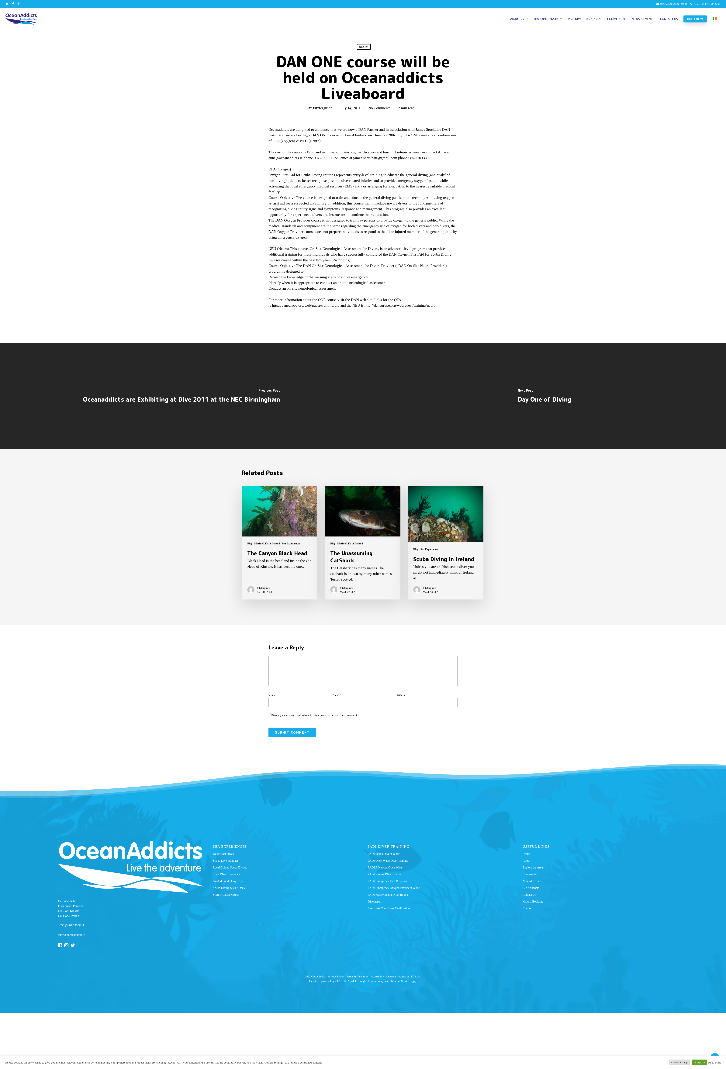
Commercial (530, 874)
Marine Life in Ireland (267, 543)
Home (526, 853)
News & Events (532, 881)
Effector (415, 976)
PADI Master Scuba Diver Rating (388, 894)
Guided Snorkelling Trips (228, 881)
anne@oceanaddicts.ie (673, 3)
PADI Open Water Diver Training (388, 860)
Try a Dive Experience (226, 874)
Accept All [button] (699, 1062)
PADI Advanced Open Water (385, 867)
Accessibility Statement (383, 976)
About (526, 860)
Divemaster (374, 901)
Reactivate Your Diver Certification (389, 908)
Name (272, 695)
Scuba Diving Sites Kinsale (229, 887)
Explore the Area (533, 867)
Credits (527, 908)
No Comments (379, 108)
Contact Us (529, 894)
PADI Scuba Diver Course (384, 853)
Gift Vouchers (531, 887)
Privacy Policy (336, 976)
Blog (364, 47)
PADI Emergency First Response (387, 881)
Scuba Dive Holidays (225, 860)
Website (401, 695)
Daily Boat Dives (223, 853)
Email (337, 695)
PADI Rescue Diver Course (384, 874)
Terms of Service (400, 981)
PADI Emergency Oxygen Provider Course (394, 887)
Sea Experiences (291, 543)
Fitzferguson (322, 108)
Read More (714, 1062)
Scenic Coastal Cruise (226, 894)
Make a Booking (533, 901)
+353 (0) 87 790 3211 (706, 3)
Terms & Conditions (357, 976)
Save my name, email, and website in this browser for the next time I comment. (315, 715)
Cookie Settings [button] (679, 1062)
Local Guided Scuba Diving (230, 867)
